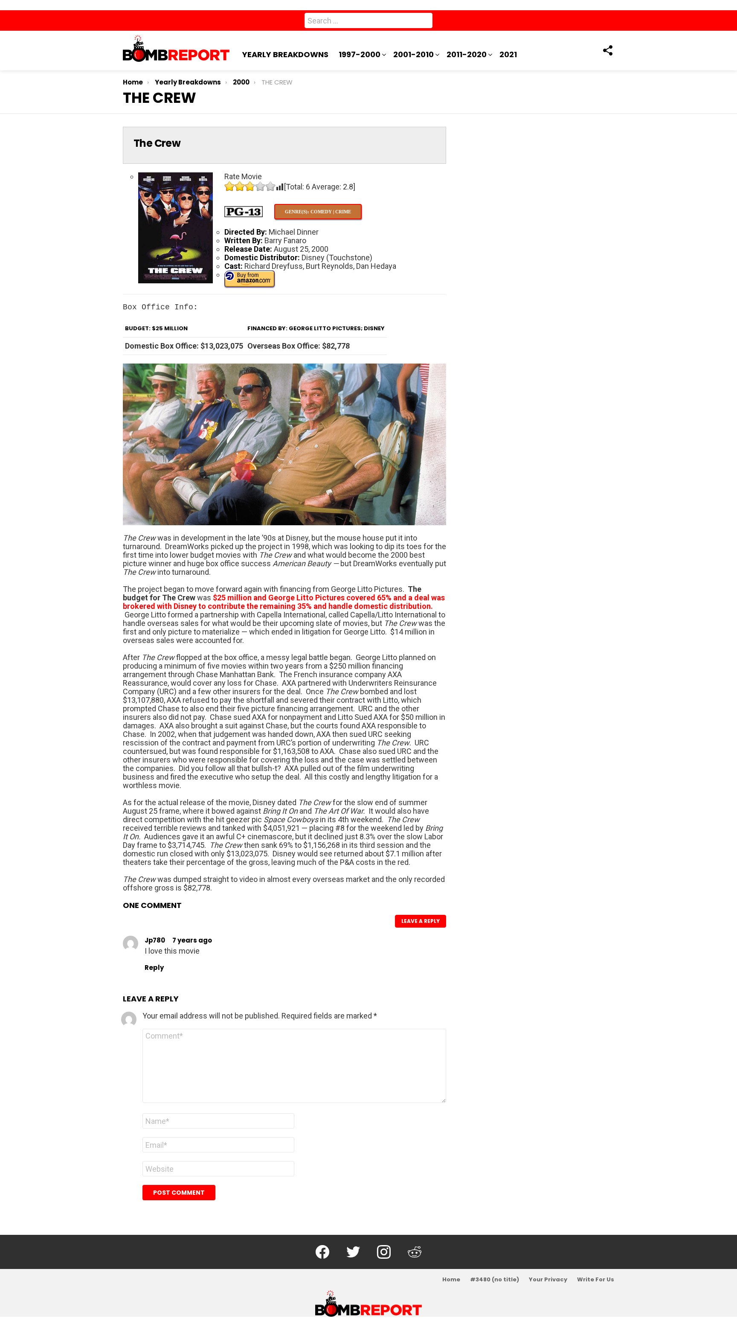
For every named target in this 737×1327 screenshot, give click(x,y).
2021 (508, 54)
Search (423, 22)
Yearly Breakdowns (285, 54)
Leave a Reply (420, 921)
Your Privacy (548, 1279)
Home (451, 1279)
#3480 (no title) (494, 1279)
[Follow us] (607, 50)
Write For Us (595, 1279)
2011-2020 (467, 54)
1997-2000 (359, 54)
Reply (154, 967)
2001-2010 (413, 54)
